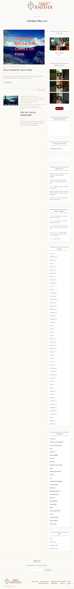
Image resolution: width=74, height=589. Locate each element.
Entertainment (54, 455)
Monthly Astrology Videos (58, 581)
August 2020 (53, 302)
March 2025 (52, 266)
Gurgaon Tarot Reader (56, 465)
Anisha (18, 73)
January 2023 (53, 279)
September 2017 (53, 319)
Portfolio (27, 104)
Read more (7, 82)
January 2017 (53, 345)
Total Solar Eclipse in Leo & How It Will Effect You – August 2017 (59, 227)
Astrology (23, 96)
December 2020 (53, 292)
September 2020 (53, 299)
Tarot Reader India (55, 510)
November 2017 (53, 312)
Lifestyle (6, 66)
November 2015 (53, 368)
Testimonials (54, 583)
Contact (61, 53)
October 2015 (53, 371)
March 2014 (52, 397)
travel (32, 106)
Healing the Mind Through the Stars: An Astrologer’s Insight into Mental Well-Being (59, 193)
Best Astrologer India (56, 445)
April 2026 (52, 253)
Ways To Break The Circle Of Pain (17, 70)
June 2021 (52, 289)
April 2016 (52, 361)
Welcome (62, 583)
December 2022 (53, 283)
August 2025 (53, 260)
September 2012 (53, 404)
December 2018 (53, 309)
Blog (26, 98)
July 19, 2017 (27, 118)
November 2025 (53, 256)
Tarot (27, 106)
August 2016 (53, 351)
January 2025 (53, 270)
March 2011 (52, 420)
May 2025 (52, 263)
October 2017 (53, 315)
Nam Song (52, 487)
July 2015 (52, 381)
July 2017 (52, 325)
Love (38, 99)
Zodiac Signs (53, 523)
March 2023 (52, 276)
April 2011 (52, 417)
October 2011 (53, 414)
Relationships (36, 104)
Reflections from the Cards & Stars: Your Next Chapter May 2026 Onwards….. (59, 175)
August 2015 (53, 378)
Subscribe (48, 570)
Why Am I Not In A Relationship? (28, 113)
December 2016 (53, 348)
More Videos (59, 108)
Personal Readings (43, 583)
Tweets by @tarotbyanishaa (56, 148)
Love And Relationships (17, 66)
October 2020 (53, 296)
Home (51, 468)
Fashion (52, 458)
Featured (39, 98)
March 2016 (52, 365)
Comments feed (53, 545)
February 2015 (53, 391)
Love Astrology (54, 484)
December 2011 (53, 407)
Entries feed (53, 542)
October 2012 (53, 401)
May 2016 (52, 358)
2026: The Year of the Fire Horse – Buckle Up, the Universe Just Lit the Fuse (59, 182)
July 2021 (52, 286)
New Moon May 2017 (55, 491)
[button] (49, 2)
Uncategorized (31, 107)
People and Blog (54, 494)
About (57, 53)
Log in (51, 538)
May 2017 (52, 332)
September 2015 (53, 374)
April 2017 (52, 335)
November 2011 (53, 410)
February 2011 (53, 423)
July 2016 (52, 355)
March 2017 (52, 338)
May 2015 (52, 387)
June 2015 (52, 384)
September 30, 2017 (11, 73)
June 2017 (52, 328)
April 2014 (52, 394)
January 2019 (53, 306)
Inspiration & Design (55, 471)
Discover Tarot (45, 581)
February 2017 (53, 342)
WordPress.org (54, 548)
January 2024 (53, 273)
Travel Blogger (54, 517)
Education (32, 98)
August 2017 (53, 322)
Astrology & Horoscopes (56, 442)
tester (69, 583)
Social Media (53, 504)
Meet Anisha (57, 238)
